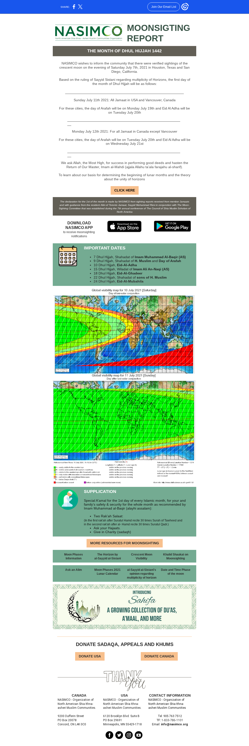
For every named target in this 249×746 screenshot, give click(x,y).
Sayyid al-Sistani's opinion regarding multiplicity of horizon (141, 573)
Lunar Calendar (107, 573)
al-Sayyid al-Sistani (107, 558)
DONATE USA (90, 656)
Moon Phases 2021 (107, 570)
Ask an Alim (73, 570)
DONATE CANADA (159, 656)
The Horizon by (107, 554)
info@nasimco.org (174, 724)
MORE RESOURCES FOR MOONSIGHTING (124, 543)
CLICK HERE (124, 190)
